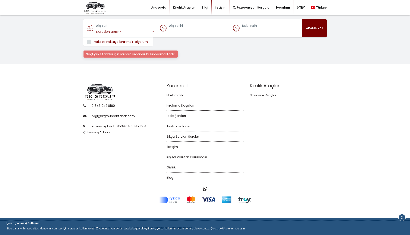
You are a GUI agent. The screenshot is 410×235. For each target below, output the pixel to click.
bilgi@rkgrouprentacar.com (113, 116)
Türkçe (321, 7)
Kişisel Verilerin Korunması (187, 157)
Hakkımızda (175, 95)
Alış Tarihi (176, 26)
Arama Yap (314, 28)
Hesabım (283, 7)
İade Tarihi (250, 26)
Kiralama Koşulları (180, 105)
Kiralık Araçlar (184, 7)
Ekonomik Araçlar (263, 95)
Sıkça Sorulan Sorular (183, 136)
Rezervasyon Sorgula (252, 7)
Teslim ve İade (178, 126)
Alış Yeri (101, 26)
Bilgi (205, 7)
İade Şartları (176, 115)
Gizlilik (171, 167)
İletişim (220, 7)
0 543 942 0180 (103, 105)
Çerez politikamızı (222, 228)
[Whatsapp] (205, 189)
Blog (170, 177)
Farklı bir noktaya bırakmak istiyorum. (121, 42)
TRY (302, 7)
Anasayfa (158, 7)
